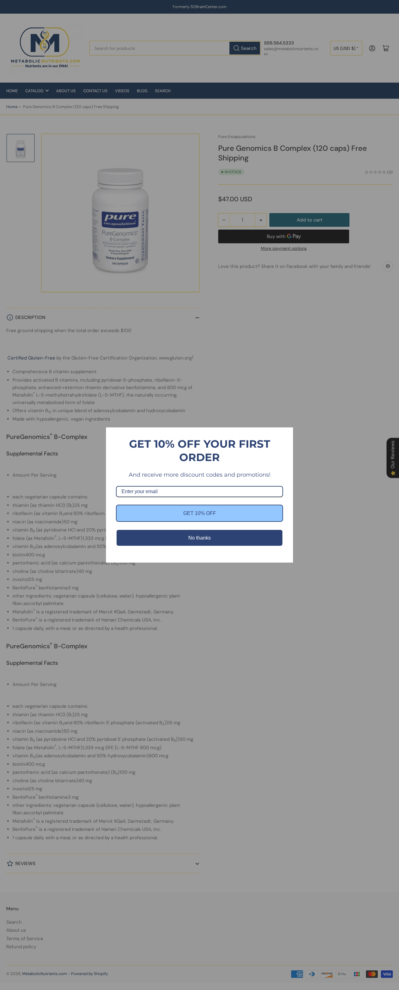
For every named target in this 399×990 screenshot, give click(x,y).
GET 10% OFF (199, 513)
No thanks (199, 537)
